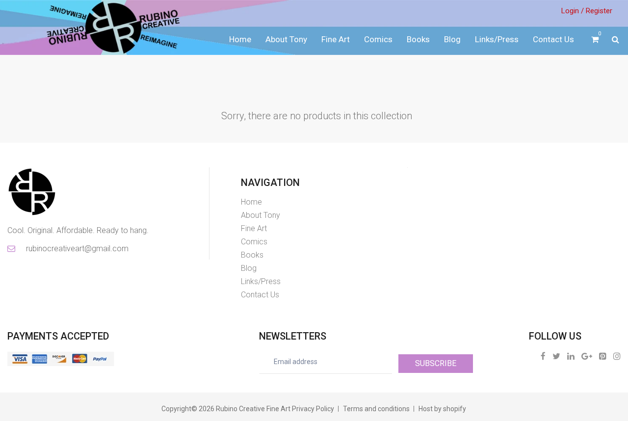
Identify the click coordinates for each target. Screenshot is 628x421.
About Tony (286, 39)
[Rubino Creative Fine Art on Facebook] (543, 356)
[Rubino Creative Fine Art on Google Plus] (586, 356)
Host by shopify (442, 409)
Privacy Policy (313, 409)
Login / (572, 10)
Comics (378, 39)
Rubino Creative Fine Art (253, 409)
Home (240, 39)
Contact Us (553, 39)
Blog (452, 39)
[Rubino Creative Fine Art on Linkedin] (571, 356)
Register (599, 10)
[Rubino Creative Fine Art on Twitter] (556, 356)
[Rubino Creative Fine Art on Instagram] (617, 356)
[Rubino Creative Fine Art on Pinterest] (602, 356)
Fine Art (335, 39)
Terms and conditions (376, 409)
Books (418, 39)
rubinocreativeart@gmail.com (77, 248)
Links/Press (497, 39)
